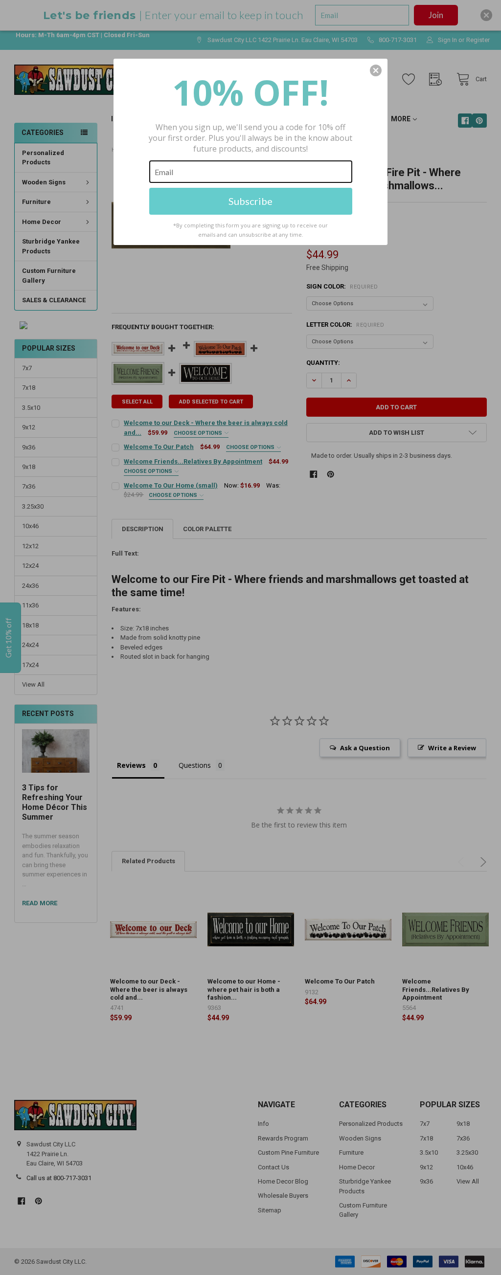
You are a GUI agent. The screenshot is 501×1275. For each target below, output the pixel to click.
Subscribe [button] (250, 201)
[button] (376, 70)
